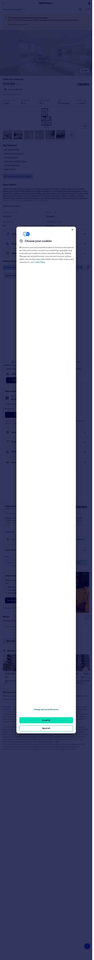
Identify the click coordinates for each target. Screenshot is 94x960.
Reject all (46, 728)
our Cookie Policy (37, 262)
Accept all (46, 720)
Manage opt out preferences (46, 709)
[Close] (72, 229)
